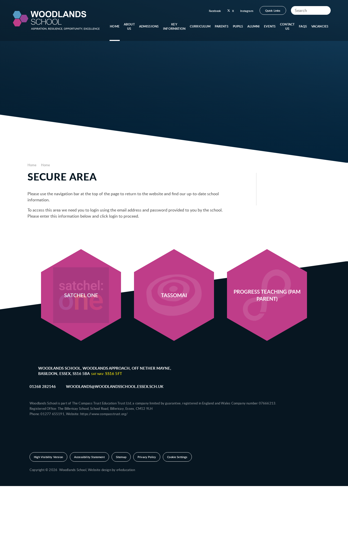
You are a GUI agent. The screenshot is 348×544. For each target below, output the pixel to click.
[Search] (325, 10)
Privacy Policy (147, 457)
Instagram (246, 11)
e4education (125, 469)
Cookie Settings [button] (177, 457)
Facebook (215, 11)
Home (32, 165)
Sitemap (121, 457)
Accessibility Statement (89, 457)
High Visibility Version (48, 457)
